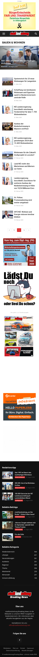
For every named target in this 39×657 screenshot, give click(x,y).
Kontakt (22, 648)
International (18, 529)
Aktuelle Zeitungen (27, 650)
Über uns (15, 648)
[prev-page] (9, 230)
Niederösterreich (19, 517)
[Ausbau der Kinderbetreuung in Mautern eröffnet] (7, 126)
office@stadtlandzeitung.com (19, 625)
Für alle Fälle (19, 534)
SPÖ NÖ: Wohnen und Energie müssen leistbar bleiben (24, 214)
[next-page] (29, 230)
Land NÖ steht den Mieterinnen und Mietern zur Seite (24, 166)
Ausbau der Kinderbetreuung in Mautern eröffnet (22, 126)
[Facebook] (19, 640)
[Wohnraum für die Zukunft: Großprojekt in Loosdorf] (7, 155)
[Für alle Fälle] (7, 537)
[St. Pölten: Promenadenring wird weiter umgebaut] (7, 200)
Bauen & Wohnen (18, 39)
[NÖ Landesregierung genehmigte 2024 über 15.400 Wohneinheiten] (7, 141)
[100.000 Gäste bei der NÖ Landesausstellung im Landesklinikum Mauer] (7, 496)
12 (24, 230)
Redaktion (4, 66)
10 (14, 230)
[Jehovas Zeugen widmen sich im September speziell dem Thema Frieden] (7, 525)
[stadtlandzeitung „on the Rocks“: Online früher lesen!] (7, 515)
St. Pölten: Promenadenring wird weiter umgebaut (23, 200)
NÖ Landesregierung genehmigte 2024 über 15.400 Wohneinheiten (23, 140)
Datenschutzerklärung (13, 650)
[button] (3, 34)
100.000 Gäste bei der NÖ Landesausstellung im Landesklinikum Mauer (24, 496)
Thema (9, 39)
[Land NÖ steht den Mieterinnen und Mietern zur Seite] (7, 166)
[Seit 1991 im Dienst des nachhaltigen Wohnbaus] (19, 58)
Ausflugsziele (18, 500)
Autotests (17, 537)
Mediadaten (7, 648)
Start (3, 39)
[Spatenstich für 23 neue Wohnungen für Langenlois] (7, 81)
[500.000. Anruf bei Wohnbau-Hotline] (7, 486)
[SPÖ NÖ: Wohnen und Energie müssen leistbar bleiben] (7, 215)
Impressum (30, 648)
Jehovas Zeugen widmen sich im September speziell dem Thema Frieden (25, 525)
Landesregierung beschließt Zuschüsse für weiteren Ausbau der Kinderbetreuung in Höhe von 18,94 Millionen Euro (25, 183)
